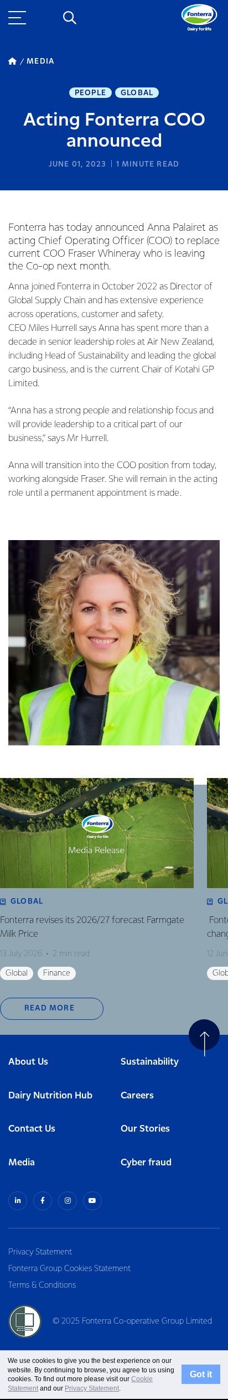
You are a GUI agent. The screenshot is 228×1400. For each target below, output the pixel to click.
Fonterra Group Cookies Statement (69, 1269)
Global (137, 93)
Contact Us (31, 1129)
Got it (201, 1375)
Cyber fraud (146, 1163)
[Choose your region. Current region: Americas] (44, 17)
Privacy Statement (40, 1252)
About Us (28, 1062)
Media (21, 1163)
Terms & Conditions (42, 1285)
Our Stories (145, 1129)
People (90, 93)
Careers (137, 1096)
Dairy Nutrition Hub (50, 1096)
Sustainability (150, 1062)
